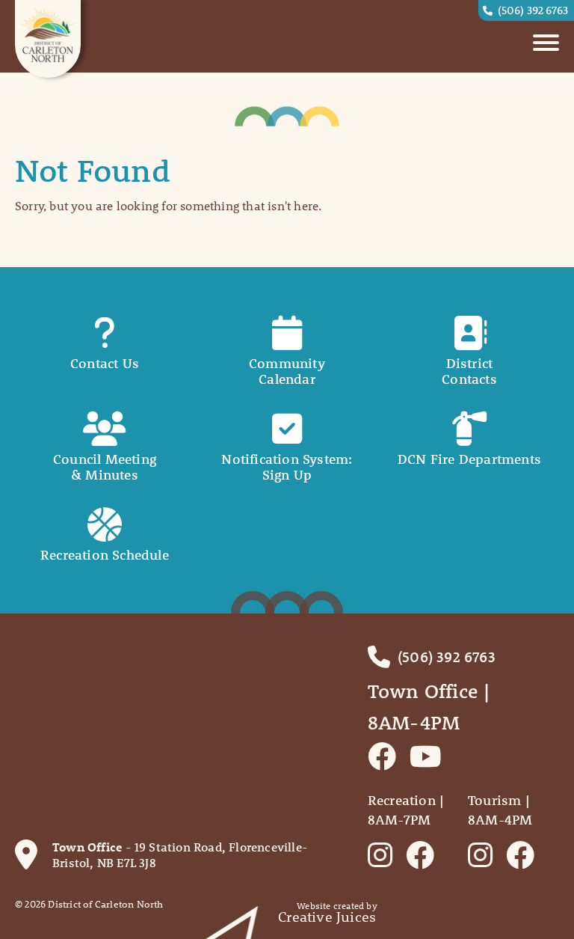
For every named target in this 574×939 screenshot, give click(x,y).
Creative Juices (327, 917)
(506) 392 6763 (533, 9)
